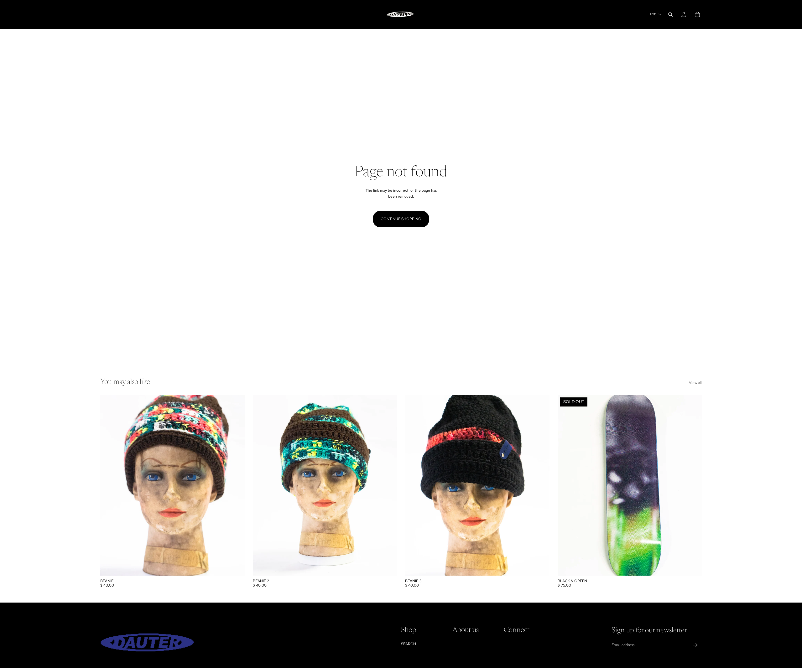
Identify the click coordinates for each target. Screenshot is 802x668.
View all (695, 382)
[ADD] (235, 566)
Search (408, 643)
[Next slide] (692, 485)
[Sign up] (695, 645)
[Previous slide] (567, 485)
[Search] (670, 14)
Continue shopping (401, 218)
